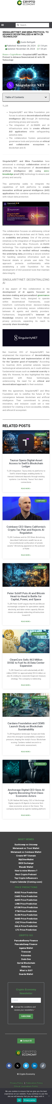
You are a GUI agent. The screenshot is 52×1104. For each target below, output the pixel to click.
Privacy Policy (16, 1083)
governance (43, 295)
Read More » (26, 488)
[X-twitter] (18, 1066)
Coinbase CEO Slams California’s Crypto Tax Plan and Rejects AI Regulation (26, 529)
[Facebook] (9, 1066)
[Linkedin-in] (34, 1066)
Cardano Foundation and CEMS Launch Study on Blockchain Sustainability (26, 726)
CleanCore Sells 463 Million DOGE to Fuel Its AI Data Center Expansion (26, 662)
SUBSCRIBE (26, 1016)
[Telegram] (26, 1066)
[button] (2, 25)
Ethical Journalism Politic (26, 1086)
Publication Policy (34, 1083)
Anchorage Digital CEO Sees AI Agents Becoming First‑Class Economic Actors (26, 792)
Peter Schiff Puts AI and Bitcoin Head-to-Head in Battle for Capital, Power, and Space (26, 596)
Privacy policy (29, 1100)
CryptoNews (15, 54)
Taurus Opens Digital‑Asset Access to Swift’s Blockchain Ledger (26, 463)
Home (5, 54)
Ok (19, 1100)
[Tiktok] (43, 1066)
